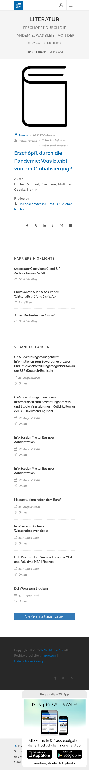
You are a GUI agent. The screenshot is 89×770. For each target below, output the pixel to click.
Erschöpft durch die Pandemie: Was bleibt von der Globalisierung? (43, 161)
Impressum (49, 655)
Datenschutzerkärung (28, 661)
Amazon (23, 135)
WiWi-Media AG (51, 650)
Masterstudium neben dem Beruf (37, 499)
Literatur (41, 51)
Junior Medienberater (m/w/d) (35, 315)
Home (29, 51)
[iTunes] (39, 754)
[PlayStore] (69, 754)
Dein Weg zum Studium (31, 588)
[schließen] (15, 746)
